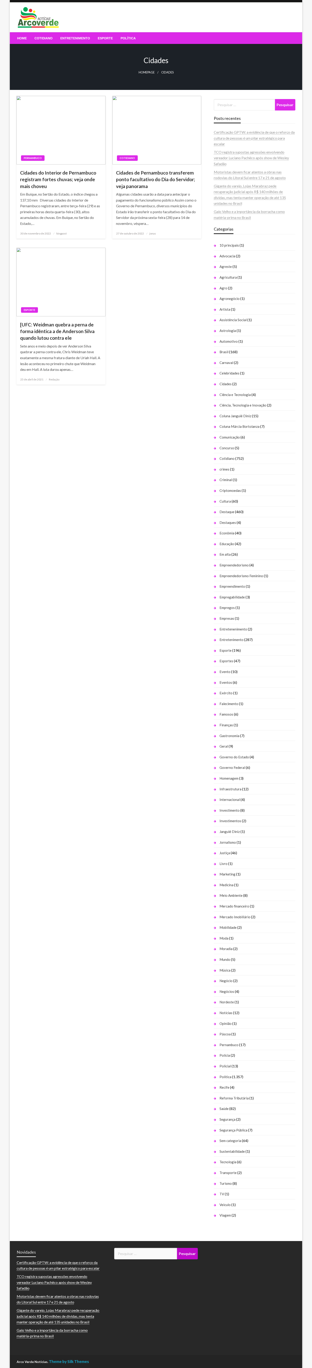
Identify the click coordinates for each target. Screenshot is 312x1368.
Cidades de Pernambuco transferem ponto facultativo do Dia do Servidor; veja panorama (155, 179)
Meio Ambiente (231, 895)
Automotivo (228, 341)
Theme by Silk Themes (69, 1361)
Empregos (227, 608)
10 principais (229, 245)
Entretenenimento (233, 629)
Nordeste (226, 1002)
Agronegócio (229, 298)
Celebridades (229, 373)
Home (22, 38)
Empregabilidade (232, 597)
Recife (224, 1087)
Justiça (224, 853)
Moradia (226, 949)
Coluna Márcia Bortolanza (239, 426)
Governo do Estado (234, 757)
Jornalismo (227, 842)
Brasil (223, 352)
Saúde (224, 1109)
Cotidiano (43, 38)
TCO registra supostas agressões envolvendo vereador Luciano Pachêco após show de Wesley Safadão (251, 158)
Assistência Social (233, 320)
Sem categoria (230, 1141)
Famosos (226, 714)
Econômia (226, 533)
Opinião (225, 1023)
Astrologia (227, 331)
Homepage (147, 72)
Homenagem (228, 778)
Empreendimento (232, 586)
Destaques (227, 522)
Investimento (229, 810)
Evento (224, 672)
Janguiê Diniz (229, 831)
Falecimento (228, 704)
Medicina (226, 885)
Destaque (226, 512)
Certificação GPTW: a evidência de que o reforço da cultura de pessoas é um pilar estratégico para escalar (254, 138)
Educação (226, 544)
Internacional (229, 799)
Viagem (225, 1215)
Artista (224, 309)
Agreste (225, 266)
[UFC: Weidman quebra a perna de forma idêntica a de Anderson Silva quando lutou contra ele (57, 331)
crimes (224, 469)
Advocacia (227, 256)
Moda (223, 938)
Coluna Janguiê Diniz (235, 416)
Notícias (225, 1013)
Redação (54, 379)
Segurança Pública (233, 1130)
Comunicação (229, 437)
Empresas (226, 618)
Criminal (225, 480)
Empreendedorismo (234, 565)
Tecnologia (227, 1162)
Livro (223, 864)
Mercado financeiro (234, 906)
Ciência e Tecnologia (235, 395)
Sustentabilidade (232, 1151)
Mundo (224, 959)
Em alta (225, 554)
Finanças (226, 725)
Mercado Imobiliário (234, 917)
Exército (226, 693)
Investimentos (230, 821)
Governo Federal (232, 767)
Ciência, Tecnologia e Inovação (242, 405)
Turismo (225, 1183)
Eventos (225, 682)
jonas (152, 233)
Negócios (226, 991)
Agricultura (228, 277)
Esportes (226, 661)
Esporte (105, 38)
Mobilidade (228, 927)
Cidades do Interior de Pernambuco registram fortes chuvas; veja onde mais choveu (58, 179)
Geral (223, 746)
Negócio (226, 981)
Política (128, 38)
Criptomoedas (230, 490)
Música (224, 970)
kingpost (61, 233)
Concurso (226, 448)
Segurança (227, 1119)
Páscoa (225, 1034)
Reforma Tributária (234, 1098)
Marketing (227, 874)
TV (221, 1194)
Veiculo (225, 1205)
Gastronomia (229, 736)
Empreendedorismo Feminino (241, 576)
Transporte (228, 1173)
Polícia (224, 1055)
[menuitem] (22, 38)
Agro (223, 288)
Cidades (225, 384)
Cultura (225, 501)
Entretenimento (75, 38)
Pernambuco (33, 157)
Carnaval (226, 363)
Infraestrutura (230, 789)
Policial (225, 1066)
